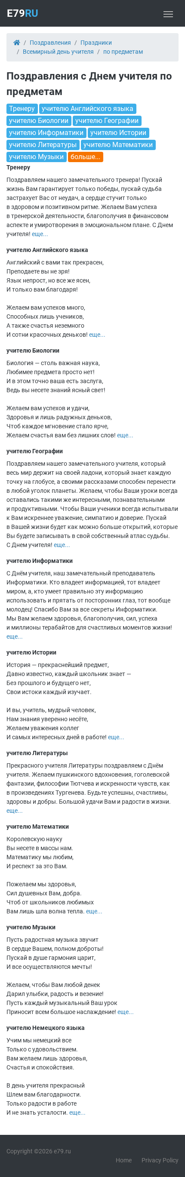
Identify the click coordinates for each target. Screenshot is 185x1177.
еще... (40, 233)
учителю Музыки (36, 157)
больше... (85, 157)
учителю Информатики (46, 133)
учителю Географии (107, 121)
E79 (22, 13)
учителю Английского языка (87, 108)
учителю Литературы (43, 145)
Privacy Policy (160, 1160)
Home (124, 1160)
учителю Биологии (38, 121)
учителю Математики (118, 145)
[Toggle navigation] (168, 13)
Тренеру (22, 108)
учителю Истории (118, 133)
